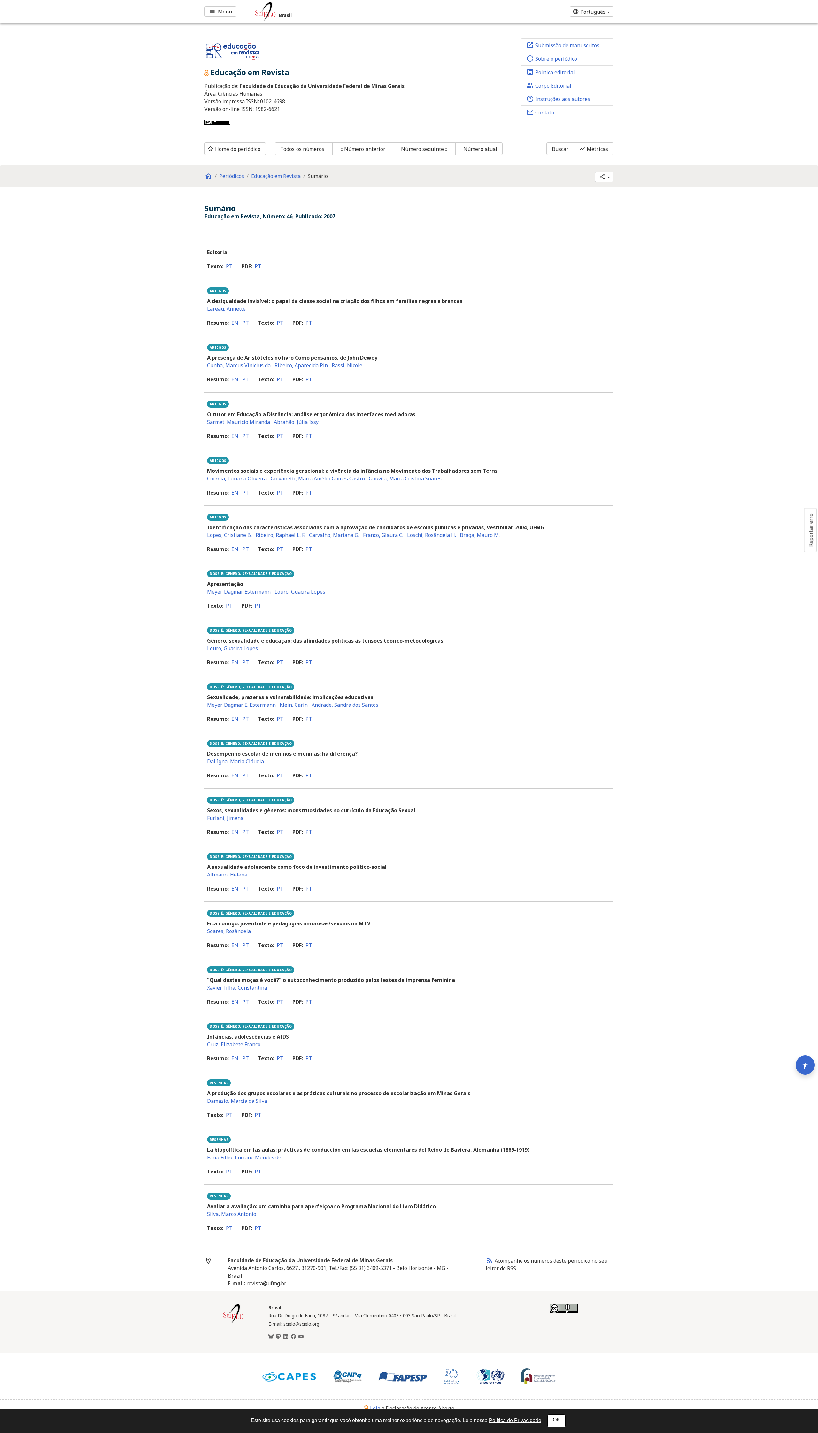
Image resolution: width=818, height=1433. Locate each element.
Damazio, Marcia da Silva (237, 1100)
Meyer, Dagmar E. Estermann (241, 704)
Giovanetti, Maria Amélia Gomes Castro (318, 478)
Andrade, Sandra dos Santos (345, 704)
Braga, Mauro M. (480, 535)
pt (229, 266)
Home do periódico (233, 148)
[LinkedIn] (285, 1336)
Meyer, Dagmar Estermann (239, 591)
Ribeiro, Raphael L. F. (280, 535)
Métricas (593, 148)
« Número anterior (363, 148)
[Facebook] (293, 1336)
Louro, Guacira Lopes (299, 591)
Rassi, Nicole (347, 365)
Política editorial (550, 72)
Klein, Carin (294, 704)
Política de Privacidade (515, 1420)
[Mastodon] (278, 1336)
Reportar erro (810, 530)
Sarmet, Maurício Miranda (238, 421)
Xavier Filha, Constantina (237, 987)
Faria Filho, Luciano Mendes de (244, 1157)
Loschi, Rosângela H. (431, 535)
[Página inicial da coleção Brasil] (233, 1322)
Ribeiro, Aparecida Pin (301, 365)
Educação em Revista (276, 176)
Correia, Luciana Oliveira (237, 478)
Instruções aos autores (558, 99)
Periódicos (231, 176)
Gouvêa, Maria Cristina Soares (405, 478)
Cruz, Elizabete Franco (233, 1044)
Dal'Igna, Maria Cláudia (235, 761)
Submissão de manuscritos (562, 45)
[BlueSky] (271, 1336)
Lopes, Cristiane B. (229, 535)
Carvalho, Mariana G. (334, 535)
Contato (540, 112)
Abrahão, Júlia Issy (296, 421)
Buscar (560, 148)
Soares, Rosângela (229, 931)
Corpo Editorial (548, 85)
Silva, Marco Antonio (231, 1214)
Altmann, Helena (227, 874)
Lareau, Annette (226, 308)
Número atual (480, 148)
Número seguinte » (424, 148)
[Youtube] (301, 1336)
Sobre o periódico (551, 58)
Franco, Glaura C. (383, 535)
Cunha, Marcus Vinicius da (239, 365)
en (234, 322)
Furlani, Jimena (225, 818)
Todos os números (302, 148)
